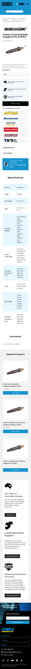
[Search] (6, 9)
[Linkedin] (17, 660)
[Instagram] (3, 660)
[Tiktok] (21, 660)
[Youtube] (12, 660)
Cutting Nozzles (15, 19)
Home (4, 18)
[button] (27, 3)
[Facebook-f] (8, 660)
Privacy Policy (12, 666)
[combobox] (14, 11)
